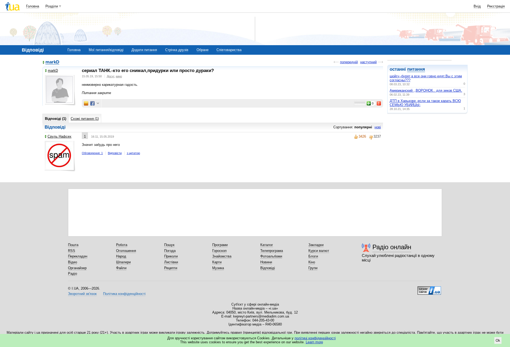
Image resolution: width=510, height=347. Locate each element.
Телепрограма (271, 251)
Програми (220, 245)
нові (378, 127)
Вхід (477, 6)
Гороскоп (219, 251)
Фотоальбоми (271, 256)
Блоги (313, 256)
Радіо (72, 274)
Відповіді (267, 268)
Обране (203, 50)
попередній (349, 62)
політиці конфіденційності (315, 338)
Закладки (316, 245)
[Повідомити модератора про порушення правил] (379, 103)
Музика (218, 268)
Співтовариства (228, 50)
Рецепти (170, 268)
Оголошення (126, 251)
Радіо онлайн (391, 247)
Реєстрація (496, 6)
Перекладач (77, 256)
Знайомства (221, 256)
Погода (170, 251)
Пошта (73, 245)
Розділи (51, 6)
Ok (498, 340)
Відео (72, 262)
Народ (121, 256)
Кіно (311, 262)
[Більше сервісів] (98, 103)
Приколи (171, 256)
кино (119, 76)
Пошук (169, 245)
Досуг (110, 76)
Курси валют (318, 251)
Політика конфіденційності (124, 294)
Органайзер (77, 268)
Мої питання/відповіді (106, 50)
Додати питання (144, 50)
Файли (121, 268)
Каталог (266, 245)
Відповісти (115, 153)
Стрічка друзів (176, 50)
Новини (266, 262)
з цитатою (133, 153)
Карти (217, 262)
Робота (121, 245)
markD (52, 62)
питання (416, 69)
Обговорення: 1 (92, 153)
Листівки (171, 262)
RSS (71, 251)
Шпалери (123, 262)
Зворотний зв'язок (82, 294)
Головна (32, 6)
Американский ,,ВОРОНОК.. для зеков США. (426, 90)
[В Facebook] (92, 103)
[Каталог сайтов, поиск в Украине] (429, 288)
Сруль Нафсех (59, 136)
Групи (312, 268)
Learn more (314, 342)
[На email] (86, 103)
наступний (368, 62)
